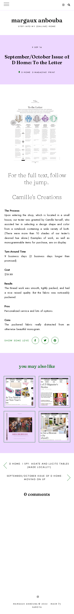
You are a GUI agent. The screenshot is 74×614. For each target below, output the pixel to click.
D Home (26, 72)
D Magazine (39, 72)
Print (51, 72)
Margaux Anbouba (37, 20)
